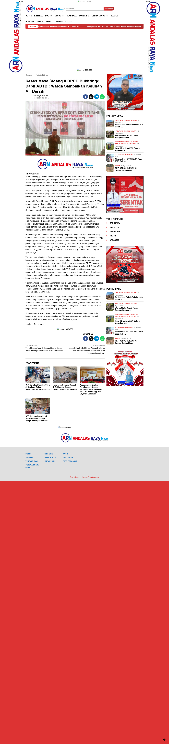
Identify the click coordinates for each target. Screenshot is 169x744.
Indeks (28, 454)
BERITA (117, 166)
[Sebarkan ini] (85, 96)
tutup (21, 1)
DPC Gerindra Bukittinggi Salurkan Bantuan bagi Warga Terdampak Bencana (36, 418)
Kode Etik (48, 454)
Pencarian (109, 8)
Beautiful (114, 227)
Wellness (114, 240)
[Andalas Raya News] (44, 8)
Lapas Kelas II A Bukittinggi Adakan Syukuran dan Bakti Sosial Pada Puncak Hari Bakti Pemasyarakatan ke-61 (87, 349)
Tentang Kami (31, 461)
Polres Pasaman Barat (124, 155)
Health (113, 236)
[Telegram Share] (96, 96)
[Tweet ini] (91, 96)
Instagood (115, 231)
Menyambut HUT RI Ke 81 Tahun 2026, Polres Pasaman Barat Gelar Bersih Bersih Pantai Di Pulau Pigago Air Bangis (107, 26)
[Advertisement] (84, 47)
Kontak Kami (49, 461)
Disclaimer (68, 457)
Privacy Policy (51, 457)
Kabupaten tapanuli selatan (126, 120)
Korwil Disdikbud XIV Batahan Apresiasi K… (128, 149)
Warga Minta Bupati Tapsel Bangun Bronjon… (126, 136)
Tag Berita (115, 223)
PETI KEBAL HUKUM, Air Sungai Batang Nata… (126, 169)
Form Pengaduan (70, 461)
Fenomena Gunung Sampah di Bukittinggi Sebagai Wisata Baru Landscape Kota (65, 387)
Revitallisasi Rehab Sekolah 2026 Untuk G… (129, 125)
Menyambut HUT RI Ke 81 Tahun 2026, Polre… (129, 160)
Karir (65, 454)
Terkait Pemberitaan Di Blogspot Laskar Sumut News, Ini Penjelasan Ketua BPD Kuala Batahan (44, 348)
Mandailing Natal (129, 144)
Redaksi (29, 457)
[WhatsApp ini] (102, 96)
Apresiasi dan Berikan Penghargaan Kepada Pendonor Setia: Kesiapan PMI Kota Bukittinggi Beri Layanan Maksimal (91, 389)
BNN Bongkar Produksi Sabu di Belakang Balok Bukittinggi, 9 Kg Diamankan (37, 387)
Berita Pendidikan (122, 142)
